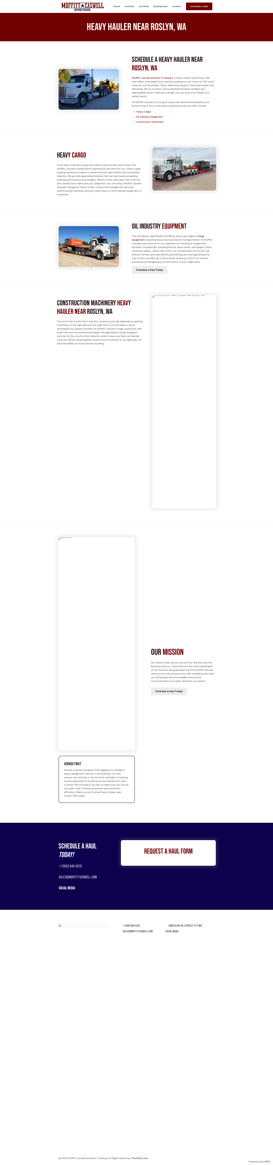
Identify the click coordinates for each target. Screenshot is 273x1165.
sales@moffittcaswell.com (137, 931)
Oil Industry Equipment (149, 116)
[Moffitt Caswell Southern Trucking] (82, 6)
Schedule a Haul (199, 6)
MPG (267, 1161)
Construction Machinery (150, 122)
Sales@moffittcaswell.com (78, 877)
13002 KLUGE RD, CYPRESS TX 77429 (185, 925)
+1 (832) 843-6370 (70, 866)
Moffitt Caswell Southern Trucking (151, 78)
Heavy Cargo (143, 111)
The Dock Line (139, 1158)
